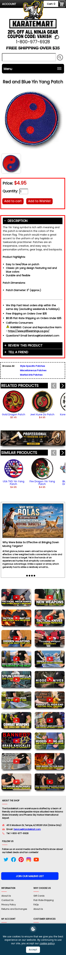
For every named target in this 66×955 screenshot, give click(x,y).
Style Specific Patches (32, 366)
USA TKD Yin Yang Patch (13, 483)
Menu (8, 69)
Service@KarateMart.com (27, 829)
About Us (6, 895)
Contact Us (7, 900)
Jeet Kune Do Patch (42, 414)
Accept (33, 949)
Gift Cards (39, 895)
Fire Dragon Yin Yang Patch (42, 483)
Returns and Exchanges (14, 908)
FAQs (36, 904)
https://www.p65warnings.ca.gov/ (28, 331)
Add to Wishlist (39, 201)
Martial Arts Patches (31, 374)
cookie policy (47, 943)
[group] (14, 404)
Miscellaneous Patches (33, 370)
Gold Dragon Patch (13, 414)
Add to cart (13, 201)
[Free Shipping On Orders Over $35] (33, 49)
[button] (62, 386)
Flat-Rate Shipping (43, 900)
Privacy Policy (8, 904)
